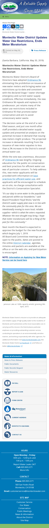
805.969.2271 (27, 467)
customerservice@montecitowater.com (27, 491)
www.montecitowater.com (31, 340)
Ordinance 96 (34, 80)
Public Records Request (13, 368)
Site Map (25, 520)
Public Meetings (24, 511)
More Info (24, 470)
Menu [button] (7, 17)
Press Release (40, 50)
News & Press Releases (13, 360)
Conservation (24, 508)
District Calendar (22, 243)
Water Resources (11, 372)
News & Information (24, 514)
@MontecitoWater (14, 346)
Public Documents (11, 364)
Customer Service (24, 502)
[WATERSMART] (24, 409)
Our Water (24, 505)
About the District (25, 517)
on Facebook (25, 343)
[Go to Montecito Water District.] (3, 29)
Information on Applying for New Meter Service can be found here (24, 258)
